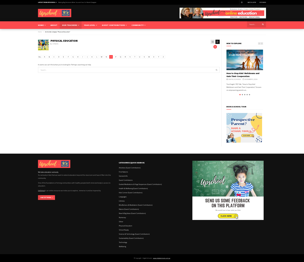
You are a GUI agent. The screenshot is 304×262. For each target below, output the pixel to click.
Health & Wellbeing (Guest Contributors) (133, 188)
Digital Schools (234, 79)
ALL (39, 57)
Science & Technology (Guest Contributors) (134, 234)
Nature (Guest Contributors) (129, 209)
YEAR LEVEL (89, 25)
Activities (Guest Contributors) (129, 167)
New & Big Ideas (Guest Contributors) (132, 213)
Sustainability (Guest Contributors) (131, 238)
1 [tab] (240, 94)
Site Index (262, 2)
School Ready (124, 230)
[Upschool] (54, 13)
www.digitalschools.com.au (161, 258)
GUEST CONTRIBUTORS (113, 25)
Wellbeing (122, 246)
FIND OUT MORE (46, 197)
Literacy (122, 201)
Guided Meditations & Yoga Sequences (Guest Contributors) (140, 184)
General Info (123, 176)
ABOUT (53, 25)
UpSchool (41, 190)
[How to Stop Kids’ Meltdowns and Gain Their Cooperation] (244, 60)
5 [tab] (249, 94)
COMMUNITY (138, 25)
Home (40, 32)
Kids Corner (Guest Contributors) (130, 192)
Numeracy (122, 217)
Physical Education (125, 225)
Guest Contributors (126, 180)
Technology (123, 242)
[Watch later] (241, 2)
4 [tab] (247, 94)
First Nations (123, 172)
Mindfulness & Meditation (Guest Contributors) (135, 205)
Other (121, 221)
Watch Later (252, 2)
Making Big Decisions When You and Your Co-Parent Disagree (77, 2)
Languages (123, 196)
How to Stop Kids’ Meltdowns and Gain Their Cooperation (242, 74)
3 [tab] (244, 94)
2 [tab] (242, 94)
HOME (41, 25)
